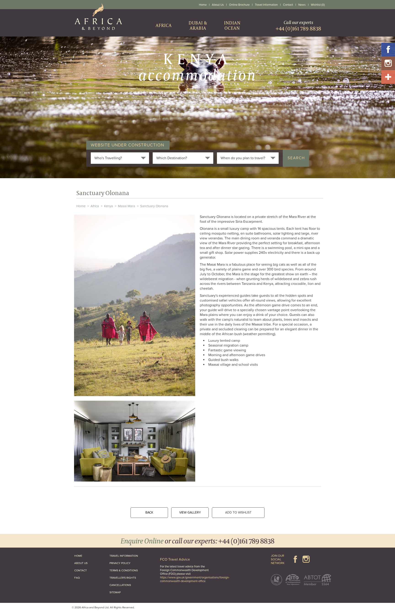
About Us (218, 5)
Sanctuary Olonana (154, 206)
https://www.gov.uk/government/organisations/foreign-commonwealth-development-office (195, 579)
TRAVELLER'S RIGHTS (122, 577)
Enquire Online (142, 541)
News (302, 5)
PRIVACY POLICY (120, 563)
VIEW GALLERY (190, 512)
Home (203, 5)
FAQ (77, 577)
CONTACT (80, 570)
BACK (149, 512)
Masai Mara (126, 206)
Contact (288, 5)
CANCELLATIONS (120, 585)
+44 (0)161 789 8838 (246, 541)
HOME (78, 555)
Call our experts (298, 25)
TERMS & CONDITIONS (123, 570)
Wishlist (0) (318, 5)
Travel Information (266, 5)
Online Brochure (239, 5)
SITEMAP (115, 592)
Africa (95, 206)
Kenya (108, 206)
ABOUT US (81, 563)
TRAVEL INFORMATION (123, 555)
